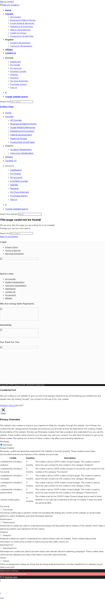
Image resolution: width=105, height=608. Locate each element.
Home (8, 113)
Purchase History (19, 196)
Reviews (14, 188)
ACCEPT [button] (19, 405)
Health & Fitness (18, 138)
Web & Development (21, 135)
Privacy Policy (11, 247)
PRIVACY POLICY (8, 405)
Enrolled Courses (19, 181)
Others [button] (3, 558)
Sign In (13, 199)
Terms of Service (13, 250)
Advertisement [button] (6, 545)
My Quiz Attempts (19, 192)
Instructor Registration (22, 153)
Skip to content (7, 1)
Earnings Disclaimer (14, 254)
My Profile (15, 174)
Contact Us (10, 160)
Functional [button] (4, 506)
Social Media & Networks (22, 127)
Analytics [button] (4, 532)
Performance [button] (6, 519)
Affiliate (9, 157)
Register (9, 146)
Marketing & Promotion (22, 131)
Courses (9, 116)
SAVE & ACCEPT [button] (7, 567)
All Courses (16, 120)
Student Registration (21, 149)
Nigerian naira (11, 577)
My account (16, 177)
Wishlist (14, 185)
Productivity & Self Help (22, 142)
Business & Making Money (23, 124)
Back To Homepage (9, 236)
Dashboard (16, 170)
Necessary (7, 445)
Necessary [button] (4, 441)
